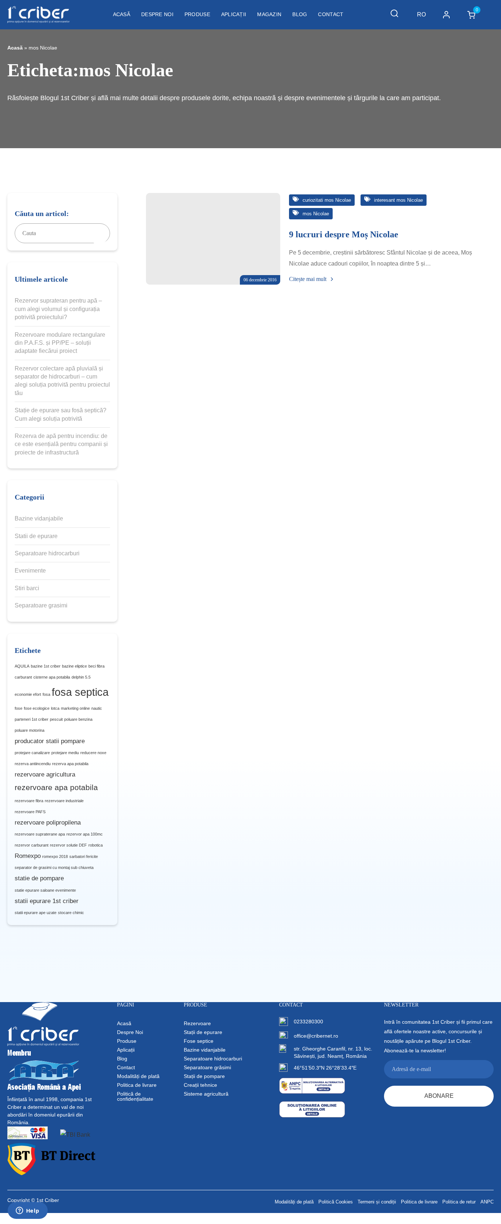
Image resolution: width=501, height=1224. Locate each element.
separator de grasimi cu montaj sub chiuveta (54, 867)
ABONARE (439, 1096)
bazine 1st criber (46, 666)
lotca (55, 708)
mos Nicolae (315, 213)
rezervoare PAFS (30, 812)
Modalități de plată (138, 1076)
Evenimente (30, 570)
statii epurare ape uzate (35, 912)
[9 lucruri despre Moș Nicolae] (213, 239)
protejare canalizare (32, 752)
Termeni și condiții (377, 1202)
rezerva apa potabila (70, 763)
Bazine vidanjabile (39, 518)
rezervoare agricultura (45, 774)
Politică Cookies (335, 1202)
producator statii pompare (50, 741)
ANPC (487, 1202)
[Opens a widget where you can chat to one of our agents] (27, 1211)
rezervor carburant (31, 845)
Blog (299, 14)
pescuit (56, 719)
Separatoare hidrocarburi (47, 553)
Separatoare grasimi (41, 605)
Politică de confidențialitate (135, 1096)
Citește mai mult (308, 279)
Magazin (269, 14)
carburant (23, 677)
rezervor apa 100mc (84, 834)
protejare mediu (65, 752)
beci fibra (96, 666)
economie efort (28, 694)
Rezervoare (197, 1023)
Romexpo (28, 855)
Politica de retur (459, 1202)
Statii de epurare (36, 536)
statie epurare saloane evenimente (45, 890)
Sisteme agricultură (206, 1093)
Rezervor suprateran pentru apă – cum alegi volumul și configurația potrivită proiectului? (58, 308)
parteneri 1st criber (31, 719)
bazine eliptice (74, 666)
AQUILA (22, 666)
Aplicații (233, 14)
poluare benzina (78, 719)
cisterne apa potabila (51, 677)
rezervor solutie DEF (68, 845)
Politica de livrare (137, 1085)
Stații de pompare (204, 1076)
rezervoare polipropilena (48, 822)
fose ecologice (37, 708)
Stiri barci (27, 588)
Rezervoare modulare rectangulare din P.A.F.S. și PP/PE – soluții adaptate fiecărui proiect (60, 343)
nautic (96, 708)
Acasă (121, 14)
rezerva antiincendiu (33, 763)
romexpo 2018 (55, 856)
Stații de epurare (203, 1032)
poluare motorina (29, 730)
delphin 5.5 (81, 677)
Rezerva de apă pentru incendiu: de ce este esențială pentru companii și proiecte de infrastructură (61, 444)
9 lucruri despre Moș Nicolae (343, 234)
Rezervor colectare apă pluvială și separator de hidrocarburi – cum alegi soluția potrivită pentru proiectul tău (62, 380)
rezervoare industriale (64, 801)
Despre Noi (157, 14)
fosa (46, 694)
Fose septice (198, 1041)
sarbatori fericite (83, 856)
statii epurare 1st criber (46, 901)
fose (18, 708)
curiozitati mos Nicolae (326, 200)
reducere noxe (93, 752)
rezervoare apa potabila (56, 787)
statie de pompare (39, 878)
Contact (330, 14)
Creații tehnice (200, 1085)
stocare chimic (71, 912)
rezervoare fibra (29, 801)
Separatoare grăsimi (207, 1067)
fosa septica (80, 692)
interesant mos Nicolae (398, 200)
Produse (197, 14)
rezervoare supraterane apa (40, 834)
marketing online (75, 708)
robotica (95, 845)
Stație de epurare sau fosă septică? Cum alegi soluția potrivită (60, 414)
